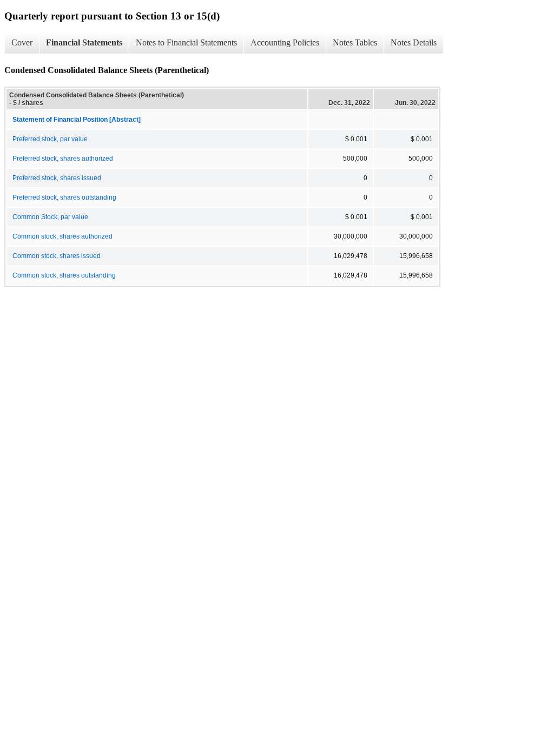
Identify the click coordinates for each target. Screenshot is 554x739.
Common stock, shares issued (56, 256)
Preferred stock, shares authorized (62, 158)
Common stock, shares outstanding (64, 275)
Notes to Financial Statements (186, 42)
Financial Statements (84, 42)
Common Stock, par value (50, 217)
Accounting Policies (284, 42)
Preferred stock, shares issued (56, 178)
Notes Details (414, 42)
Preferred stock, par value (50, 139)
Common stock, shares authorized (62, 236)
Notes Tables (355, 42)
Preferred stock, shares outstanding (64, 197)
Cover (21, 42)
